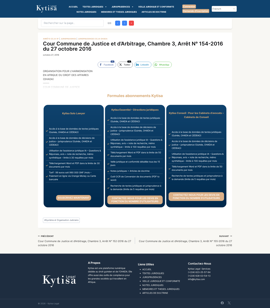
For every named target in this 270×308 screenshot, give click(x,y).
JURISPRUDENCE (68, 39)
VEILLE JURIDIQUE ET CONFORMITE (156, 6)
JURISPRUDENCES (121, 6)
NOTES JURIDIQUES (86, 12)
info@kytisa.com (196, 279)
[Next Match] (124, 23)
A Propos (94, 262)
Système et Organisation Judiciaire (61, 220)
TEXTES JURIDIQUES (92, 6)
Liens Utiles (146, 264)
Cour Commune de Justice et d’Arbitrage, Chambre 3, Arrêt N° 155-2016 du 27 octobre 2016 (185, 241)
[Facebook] (222, 303)
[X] (229, 303)
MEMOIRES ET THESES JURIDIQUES (119, 12)
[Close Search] (131, 23)
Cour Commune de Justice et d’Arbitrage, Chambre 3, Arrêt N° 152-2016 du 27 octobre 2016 (84, 241)
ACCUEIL (73, 6)
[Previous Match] (117, 23)
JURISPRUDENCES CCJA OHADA (93, 39)
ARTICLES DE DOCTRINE (154, 12)
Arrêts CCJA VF (51, 39)
